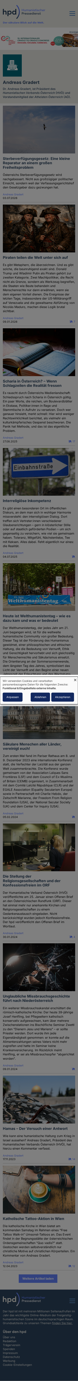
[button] (72, 16)
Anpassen (12, 697)
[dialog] (39, 690)
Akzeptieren (62, 697)
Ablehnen (40, 697)
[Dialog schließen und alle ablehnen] (75, 679)
